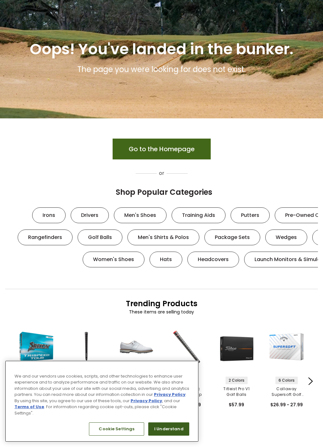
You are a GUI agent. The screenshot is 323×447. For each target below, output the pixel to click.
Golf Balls (100, 237)
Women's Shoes (113, 259)
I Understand (169, 429)
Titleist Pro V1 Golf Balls (236, 391)
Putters (250, 215)
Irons (49, 215)
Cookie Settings (116, 429)
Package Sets (232, 237)
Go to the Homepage (162, 149)
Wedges (286, 237)
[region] (102, 401)
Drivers (89, 215)
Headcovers (213, 259)
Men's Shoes (140, 215)
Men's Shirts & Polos (163, 237)
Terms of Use (29, 407)
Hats (166, 259)
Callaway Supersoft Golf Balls (286, 391)
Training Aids (198, 215)
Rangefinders (45, 237)
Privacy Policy (169, 394)
